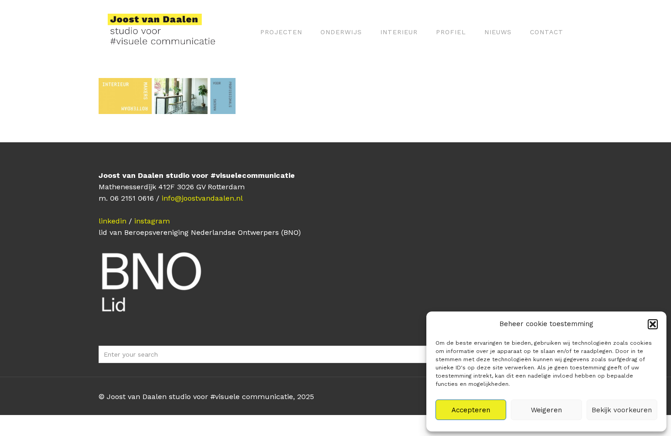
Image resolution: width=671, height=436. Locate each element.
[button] (652, 324)
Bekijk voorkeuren (622, 410)
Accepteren (470, 410)
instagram (152, 221)
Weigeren (546, 410)
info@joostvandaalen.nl (202, 198)
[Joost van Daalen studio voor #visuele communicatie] (167, 32)
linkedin (112, 221)
